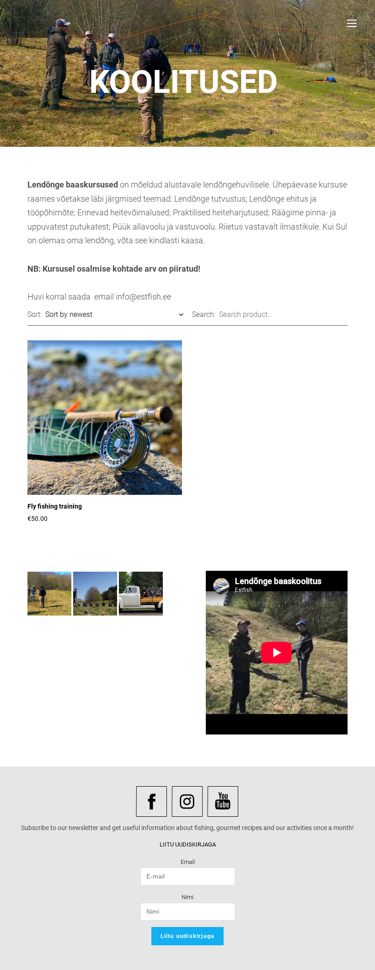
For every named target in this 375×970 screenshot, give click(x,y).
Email (188, 861)
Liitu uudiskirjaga (188, 936)
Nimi (187, 897)
